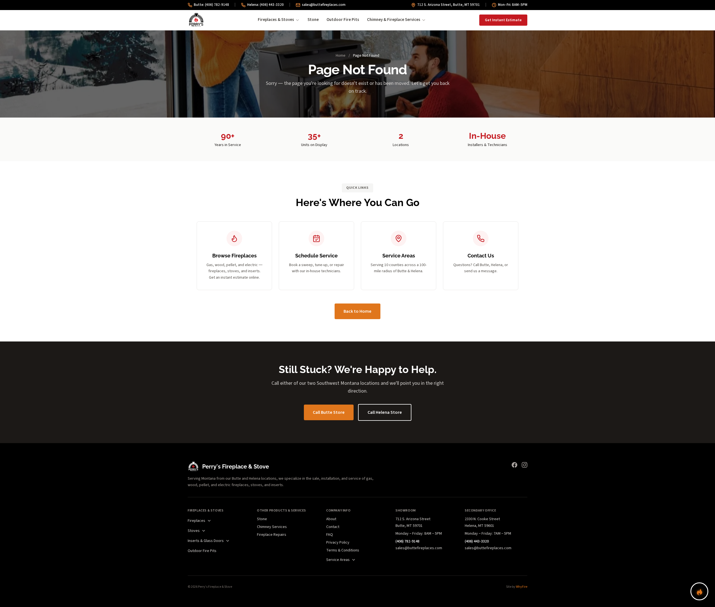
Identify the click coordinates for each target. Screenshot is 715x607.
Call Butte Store (329, 412)
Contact (332, 527)
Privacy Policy (337, 542)
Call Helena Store (385, 412)
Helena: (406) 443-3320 (265, 4)
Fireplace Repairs (271, 534)
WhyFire (521, 586)
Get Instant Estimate (503, 20)
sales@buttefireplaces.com (323, 4)
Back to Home (357, 311)
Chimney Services (272, 527)
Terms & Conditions (342, 550)
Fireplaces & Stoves (276, 20)
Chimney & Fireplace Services (393, 20)
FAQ (329, 534)
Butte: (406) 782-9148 (211, 4)
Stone (313, 20)
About (331, 519)
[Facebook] (514, 465)
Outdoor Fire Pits (342, 20)
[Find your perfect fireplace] (699, 591)
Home (340, 55)
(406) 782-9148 (407, 541)
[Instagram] (524, 465)
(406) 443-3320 (477, 541)
